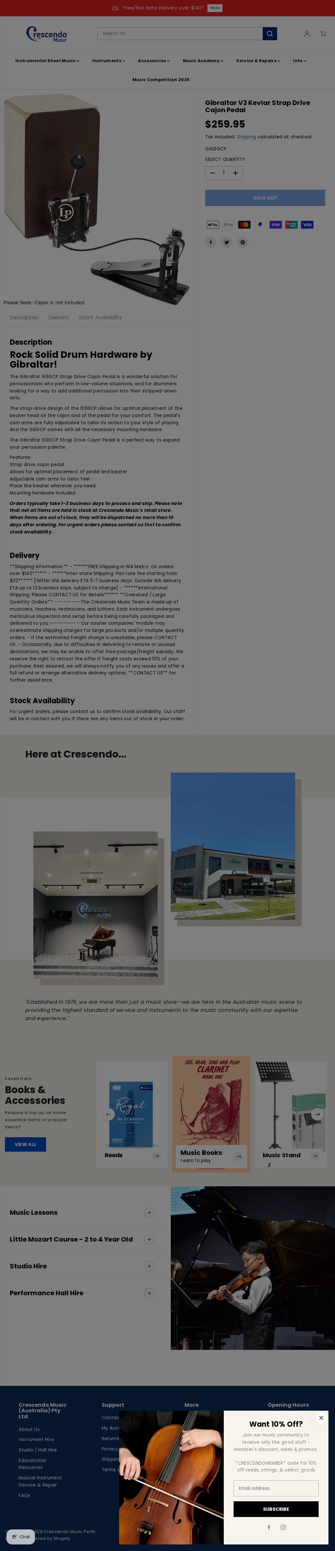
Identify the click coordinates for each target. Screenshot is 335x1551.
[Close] (321, 1418)
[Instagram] (283, 1527)
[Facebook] (269, 1527)
